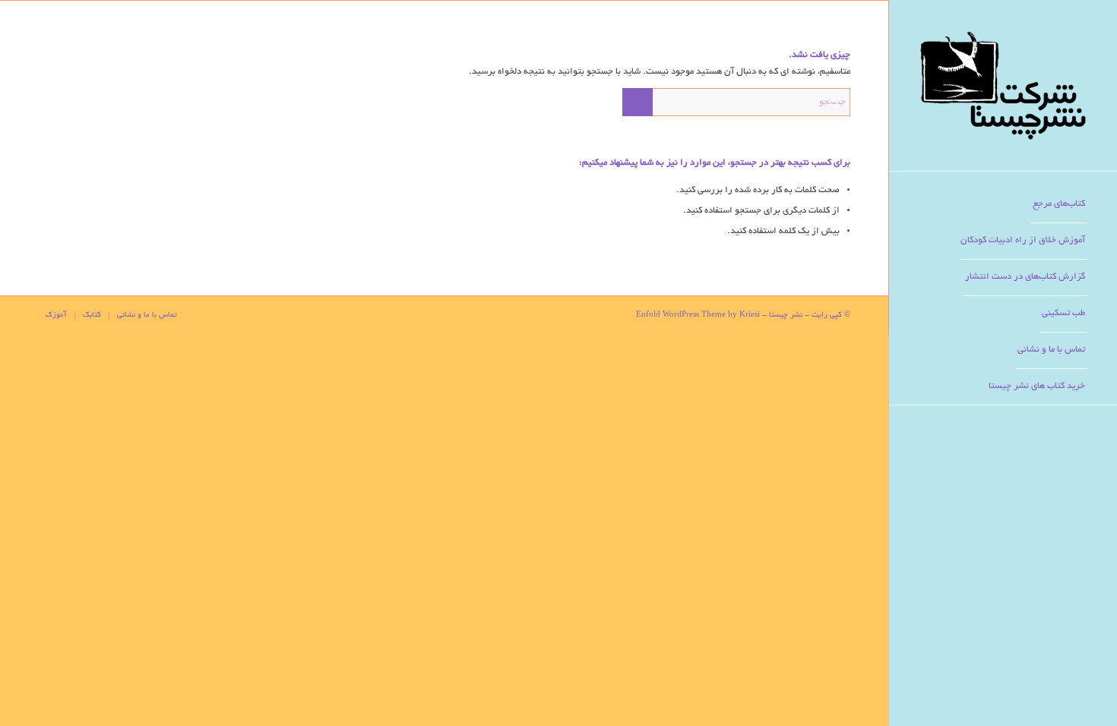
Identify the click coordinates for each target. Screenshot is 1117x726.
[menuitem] (1058, 205)
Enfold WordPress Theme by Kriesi (698, 315)
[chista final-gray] (1003, 85)
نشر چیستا (785, 315)
